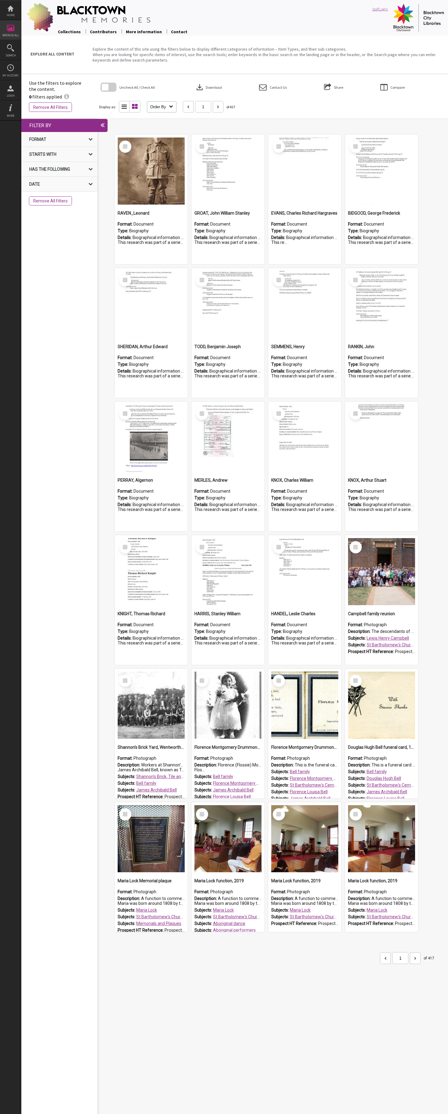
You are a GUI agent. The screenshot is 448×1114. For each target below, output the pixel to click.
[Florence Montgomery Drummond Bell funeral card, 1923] (304, 705)
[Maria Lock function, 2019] (227, 838)
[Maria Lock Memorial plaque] (151, 838)
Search (10, 55)
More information (144, 31)
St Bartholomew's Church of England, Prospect (181, 916)
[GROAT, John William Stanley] (227, 171)
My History (10, 75)
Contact (179, 31)
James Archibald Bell (156, 789)
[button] (273, 87)
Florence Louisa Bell (232, 796)
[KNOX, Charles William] (304, 438)
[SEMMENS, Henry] (304, 304)
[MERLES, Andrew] (227, 438)
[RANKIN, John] (381, 304)
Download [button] (208, 87)
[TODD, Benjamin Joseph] (227, 304)
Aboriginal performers (234, 930)
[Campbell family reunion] (381, 571)
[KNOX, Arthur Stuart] (381, 438)
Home (11, 15)
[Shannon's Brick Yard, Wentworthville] (151, 705)
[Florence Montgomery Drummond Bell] (227, 705)
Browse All (10, 35)
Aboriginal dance (229, 923)
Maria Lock (146, 910)
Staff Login (380, 9)
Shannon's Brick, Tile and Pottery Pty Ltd (174, 776)
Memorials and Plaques (158, 923)
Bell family (146, 783)
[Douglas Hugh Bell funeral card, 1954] (381, 705)
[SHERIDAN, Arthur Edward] (151, 304)
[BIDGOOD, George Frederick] (381, 171)
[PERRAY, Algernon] (151, 438)
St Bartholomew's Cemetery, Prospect (326, 785)
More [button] (10, 116)
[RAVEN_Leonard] (151, 171)
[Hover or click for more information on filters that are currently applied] (66, 97)
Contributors (103, 31)
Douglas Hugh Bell (384, 778)
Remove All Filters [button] (50, 107)
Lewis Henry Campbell (388, 638)
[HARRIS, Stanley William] (227, 571)
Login (11, 96)
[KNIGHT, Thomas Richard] (151, 571)
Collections (69, 31)
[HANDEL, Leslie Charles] (304, 571)
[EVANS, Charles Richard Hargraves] (304, 171)
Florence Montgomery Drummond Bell (249, 783)
